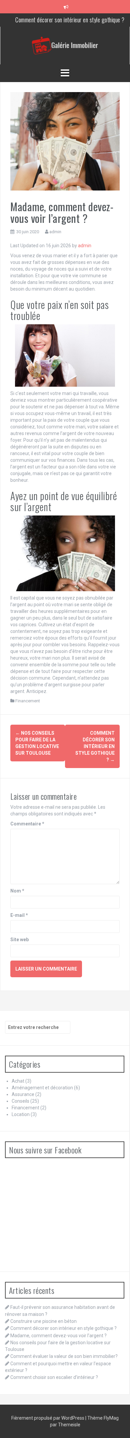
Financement (27, 700)
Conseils (20, 1101)
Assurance (23, 1094)
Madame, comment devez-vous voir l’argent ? (58, 1335)
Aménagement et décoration (42, 1087)
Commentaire (27, 823)
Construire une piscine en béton (43, 1321)
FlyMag (111, 1418)
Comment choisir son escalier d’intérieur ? (54, 1377)
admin (55, 231)
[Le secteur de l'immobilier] (65, 45)
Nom (17, 890)
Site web (19, 939)
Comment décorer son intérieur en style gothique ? (70, 19)
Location (21, 1114)
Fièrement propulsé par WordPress (48, 1418)
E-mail (19, 915)
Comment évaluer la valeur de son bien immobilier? (64, 1356)
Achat (18, 1081)
